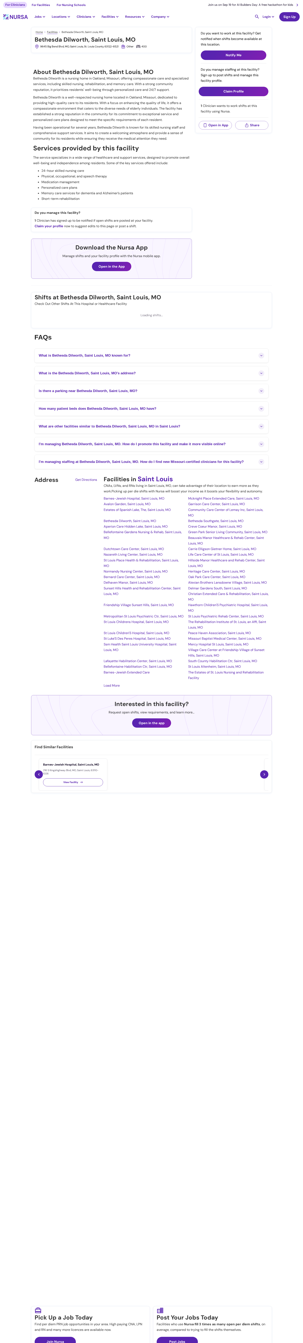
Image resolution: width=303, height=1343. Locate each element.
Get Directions (86, 480)
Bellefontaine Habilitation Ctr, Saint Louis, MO (138, 666)
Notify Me (234, 55)
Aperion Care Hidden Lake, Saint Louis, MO (136, 526)
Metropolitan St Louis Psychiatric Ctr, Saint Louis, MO (143, 616)
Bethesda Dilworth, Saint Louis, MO (130, 521)
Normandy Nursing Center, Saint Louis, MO (136, 571)
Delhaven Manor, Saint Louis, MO (128, 582)
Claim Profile (233, 91)
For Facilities (41, 5)
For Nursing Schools (71, 5)
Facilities (52, 32)
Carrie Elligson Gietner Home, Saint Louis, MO (222, 549)
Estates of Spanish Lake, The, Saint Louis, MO (137, 510)
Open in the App (112, 266)
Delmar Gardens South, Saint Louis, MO (217, 588)
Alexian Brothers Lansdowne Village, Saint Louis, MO (227, 582)
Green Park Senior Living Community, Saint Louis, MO (227, 532)
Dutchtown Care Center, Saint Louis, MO (134, 549)
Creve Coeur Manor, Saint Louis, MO (215, 526)
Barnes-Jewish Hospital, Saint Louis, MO (134, 498)
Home (39, 32)
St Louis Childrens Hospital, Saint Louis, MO (136, 622)
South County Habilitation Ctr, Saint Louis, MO (222, 661)
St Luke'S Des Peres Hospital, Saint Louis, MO (137, 638)
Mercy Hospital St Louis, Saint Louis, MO (218, 644)
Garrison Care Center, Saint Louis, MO (216, 504)
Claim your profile (49, 226)
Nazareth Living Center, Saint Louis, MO (133, 554)
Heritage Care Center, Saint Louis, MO (216, 571)
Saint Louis (155, 479)
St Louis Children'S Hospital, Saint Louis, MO (136, 633)
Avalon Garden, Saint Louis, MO (127, 504)
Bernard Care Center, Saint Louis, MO (132, 577)
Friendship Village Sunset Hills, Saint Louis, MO (139, 605)
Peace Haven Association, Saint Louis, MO (219, 633)
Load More (112, 685)
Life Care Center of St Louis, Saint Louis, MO (221, 554)
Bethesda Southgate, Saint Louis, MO (215, 521)
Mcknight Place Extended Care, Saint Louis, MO (223, 498)
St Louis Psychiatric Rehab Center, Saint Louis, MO (226, 616)
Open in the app (151, 723)
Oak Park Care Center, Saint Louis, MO (216, 577)
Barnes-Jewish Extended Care (127, 672)
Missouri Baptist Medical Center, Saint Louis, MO (224, 638)
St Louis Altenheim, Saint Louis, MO (214, 666)
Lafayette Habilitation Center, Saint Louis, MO (138, 661)
